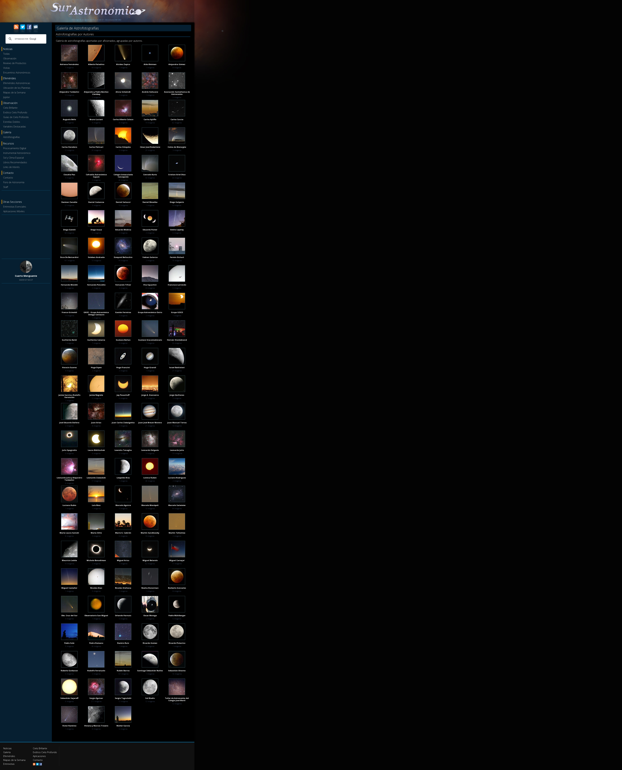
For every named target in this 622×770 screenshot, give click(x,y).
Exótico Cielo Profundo (15, 112)
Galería (7, 752)
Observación (9, 58)
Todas (6, 53)
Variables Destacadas (14, 126)
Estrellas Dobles (11, 121)
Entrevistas (9, 763)
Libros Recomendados (15, 162)
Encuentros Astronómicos (16, 72)
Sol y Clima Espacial (13, 157)
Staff (5, 187)
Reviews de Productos (14, 63)
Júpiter (6, 97)
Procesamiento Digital (14, 148)
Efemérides (9, 756)
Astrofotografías (11, 137)
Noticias (7, 748)
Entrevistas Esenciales (14, 206)
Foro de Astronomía (13, 182)
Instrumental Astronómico (16, 152)
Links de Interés (11, 167)
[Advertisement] (26, 236)
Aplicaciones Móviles (14, 211)
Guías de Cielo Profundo (16, 117)
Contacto (8, 177)
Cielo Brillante (10, 107)
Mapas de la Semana (14, 92)
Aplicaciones (39, 756)
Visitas (6, 67)
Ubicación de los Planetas (16, 87)
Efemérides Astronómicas (16, 83)
